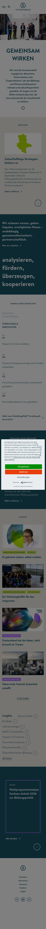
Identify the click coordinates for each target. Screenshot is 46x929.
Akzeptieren (23, 466)
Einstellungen (23, 477)
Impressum (17, 486)
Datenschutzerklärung (26, 486)
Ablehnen (23, 472)
